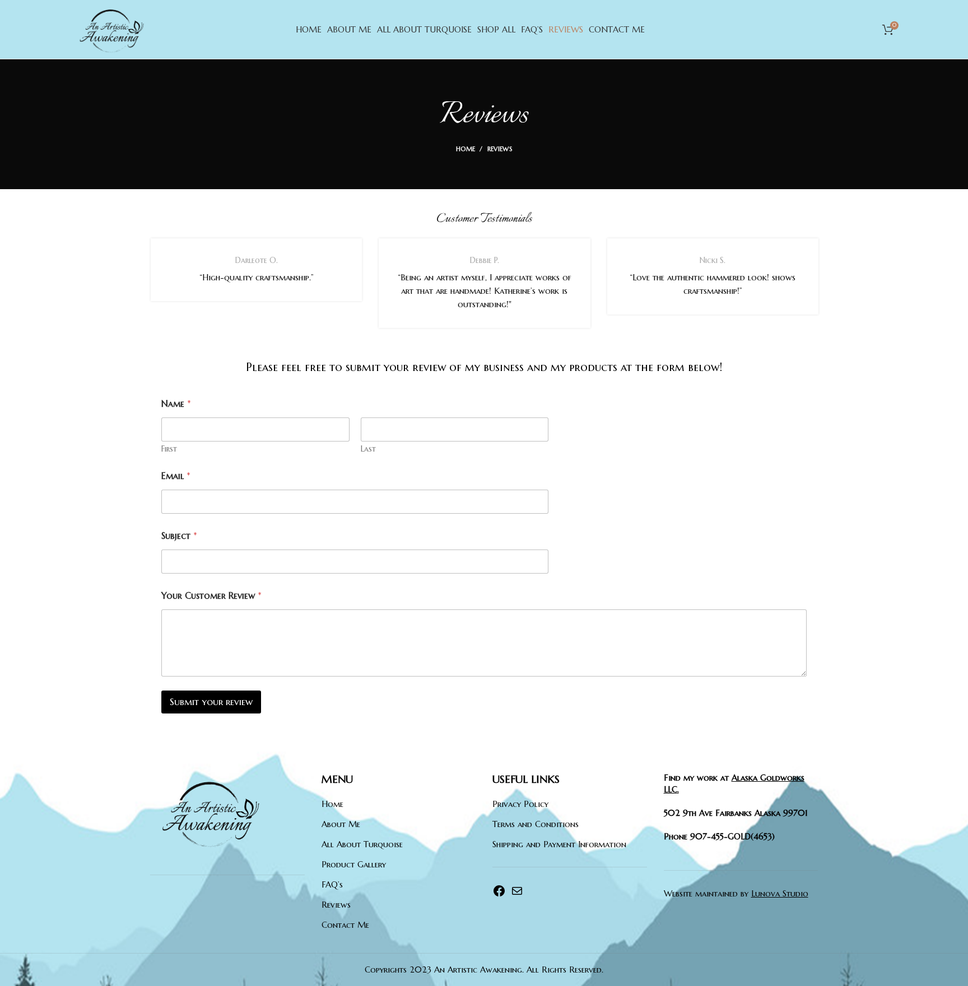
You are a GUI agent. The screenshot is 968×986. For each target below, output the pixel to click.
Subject (179, 535)
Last (368, 449)
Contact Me (345, 924)
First (169, 449)
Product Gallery (354, 864)
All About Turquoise (362, 844)
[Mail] (517, 894)
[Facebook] (499, 894)
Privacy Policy (520, 804)
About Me (341, 824)
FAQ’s (332, 884)
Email (175, 476)
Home (465, 149)
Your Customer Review (211, 595)
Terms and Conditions (535, 824)
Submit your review (211, 702)
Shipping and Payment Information (559, 844)
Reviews (336, 904)
